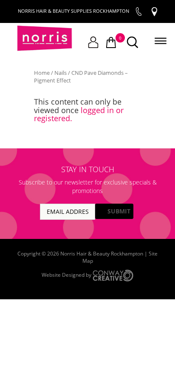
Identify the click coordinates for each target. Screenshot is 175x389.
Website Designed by (67, 275)
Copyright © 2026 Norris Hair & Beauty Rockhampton (80, 253)
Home (42, 73)
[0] (111, 43)
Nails (60, 73)
